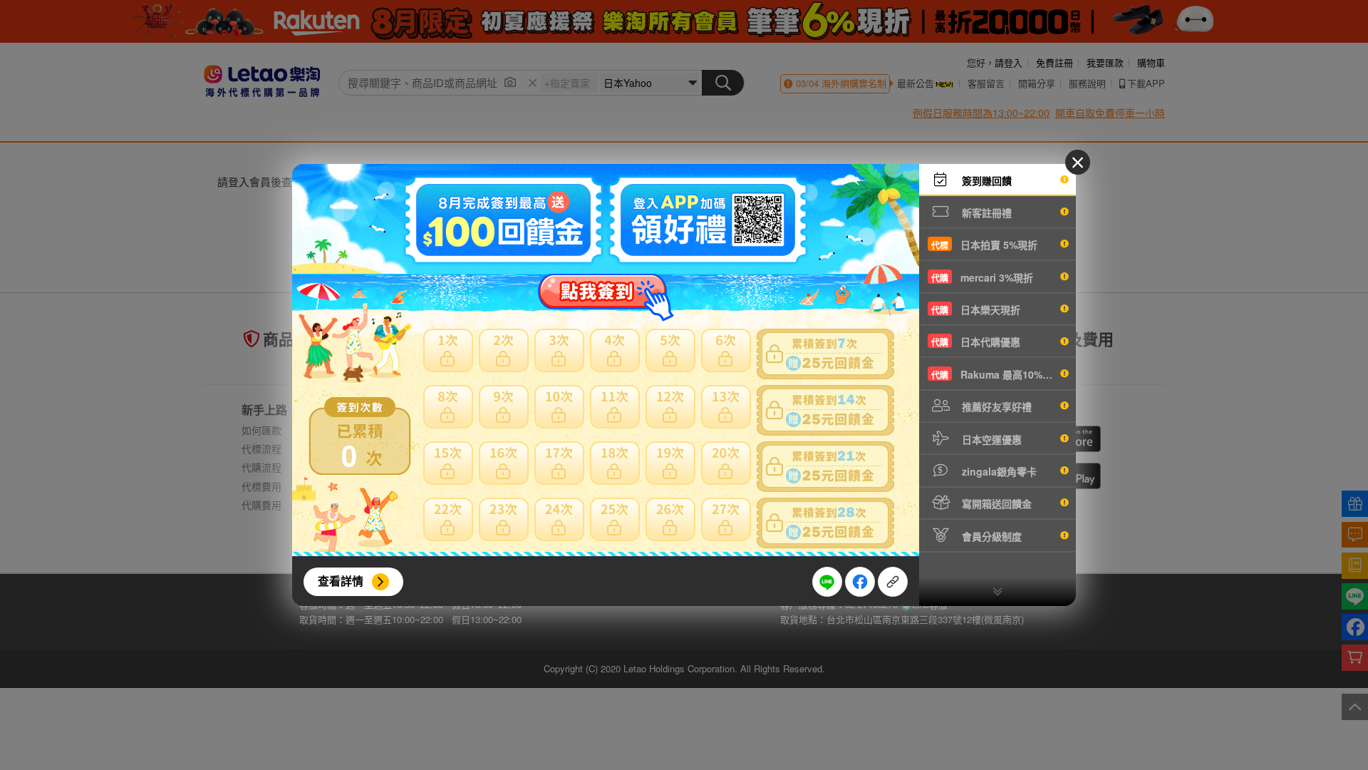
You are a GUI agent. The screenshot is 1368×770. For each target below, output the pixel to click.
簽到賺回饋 (985, 180)
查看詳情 (340, 581)
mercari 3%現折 (982, 277)
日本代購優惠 (975, 341)
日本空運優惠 (990, 439)
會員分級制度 (990, 536)
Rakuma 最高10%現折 (996, 374)
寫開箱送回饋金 (995, 503)
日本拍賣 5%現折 (984, 244)
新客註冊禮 (985, 212)
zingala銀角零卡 (998, 471)
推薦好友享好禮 (995, 406)
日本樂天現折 (975, 309)
